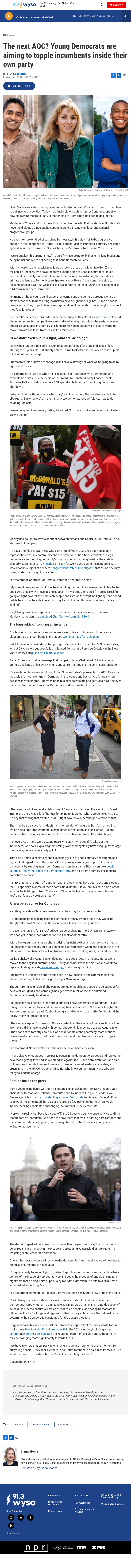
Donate (118, 5)
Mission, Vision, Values (112, 1504)
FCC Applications (83, 1503)
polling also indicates (39, 1333)
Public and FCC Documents (55, 1503)
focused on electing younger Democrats (58, 1097)
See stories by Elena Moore (39, 1468)
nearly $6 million (55, 563)
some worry (103, 317)
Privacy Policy (55, 1511)
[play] (8, 16)
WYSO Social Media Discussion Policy (111, 1496)
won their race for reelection (81, 636)
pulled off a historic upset (47, 653)
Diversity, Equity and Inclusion (85, 1510)
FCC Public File (82, 1495)
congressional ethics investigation (73, 568)
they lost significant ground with (45, 1329)
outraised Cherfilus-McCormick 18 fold (64, 616)
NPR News (8, 35)
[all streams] (126, 16)
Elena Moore (20, 73)
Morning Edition (41, 1424)
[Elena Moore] (10, 1456)
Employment (54, 1495)
